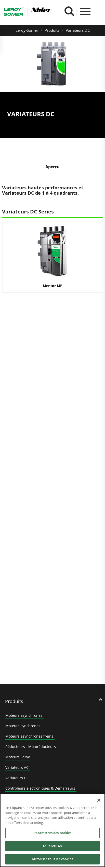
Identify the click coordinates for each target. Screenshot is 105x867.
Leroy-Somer (27, 30)
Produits (52, 30)
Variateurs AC (17, 767)
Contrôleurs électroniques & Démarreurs (40, 788)
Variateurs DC (78, 30)
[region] (52, 830)
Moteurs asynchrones (23, 715)
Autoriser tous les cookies (52, 859)
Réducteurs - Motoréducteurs (30, 746)
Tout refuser (52, 846)
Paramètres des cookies (53, 832)
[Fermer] (98, 800)
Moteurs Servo (17, 757)
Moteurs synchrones (22, 725)
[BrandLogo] (13, 12)
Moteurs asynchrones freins (29, 736)
